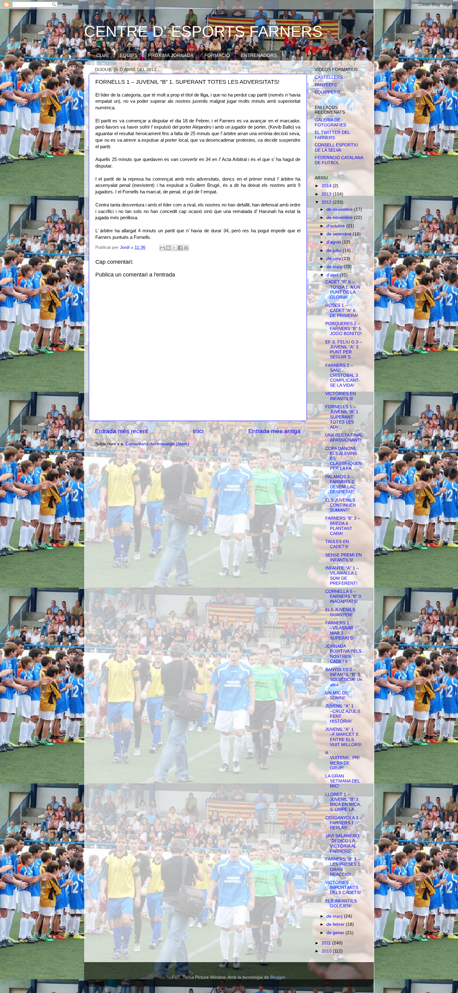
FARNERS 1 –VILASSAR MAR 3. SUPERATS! (339, 631)
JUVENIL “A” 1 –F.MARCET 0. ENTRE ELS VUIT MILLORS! (343, 737)
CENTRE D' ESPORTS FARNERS (203, 31)
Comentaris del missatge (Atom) (157, 444)
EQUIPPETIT (328, 92)
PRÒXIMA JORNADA (170, 55)
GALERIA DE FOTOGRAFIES (330, 122)
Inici (198, 431)
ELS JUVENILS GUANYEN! (340, 612)
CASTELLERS (329, 77)
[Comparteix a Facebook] (180, 248)
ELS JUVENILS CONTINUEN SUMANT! (340, 505)
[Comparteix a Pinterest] (186, 248)
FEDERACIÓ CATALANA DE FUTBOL (339, 160)
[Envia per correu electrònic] (162, 248)
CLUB (102, 55)
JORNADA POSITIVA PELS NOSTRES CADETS (343, 654)
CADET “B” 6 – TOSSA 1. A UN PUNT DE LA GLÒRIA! (342, 290)
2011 (327, 943)
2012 (327, 202)
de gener (336, 932)
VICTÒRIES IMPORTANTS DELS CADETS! (343, 887)
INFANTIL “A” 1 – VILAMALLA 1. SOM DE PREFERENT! (342, 576)
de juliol (335, 250)
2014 (327, 185)
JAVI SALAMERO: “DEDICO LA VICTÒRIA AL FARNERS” (342, 844)
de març (335, 916)
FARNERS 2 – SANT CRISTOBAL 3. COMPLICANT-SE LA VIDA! (342, 375)
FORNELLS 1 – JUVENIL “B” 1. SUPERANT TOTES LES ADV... (342, 416)
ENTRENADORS (259, 55)
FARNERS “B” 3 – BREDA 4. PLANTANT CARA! (342, 526)
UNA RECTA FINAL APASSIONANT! (344, 437)
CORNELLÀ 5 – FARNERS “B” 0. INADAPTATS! (343, 596)
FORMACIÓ (217, 55)
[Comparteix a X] (174, 248)
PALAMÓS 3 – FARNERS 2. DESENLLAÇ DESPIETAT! (340, 484)
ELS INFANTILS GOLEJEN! (341, 903)
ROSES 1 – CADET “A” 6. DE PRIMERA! (341, 310)
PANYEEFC (326, 85)
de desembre (340, 209)
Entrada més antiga (274, 431)
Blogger (277, 977)
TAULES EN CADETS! (337, 544)
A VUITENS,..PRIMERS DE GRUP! (342, 760)
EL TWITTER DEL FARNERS (332, 135)
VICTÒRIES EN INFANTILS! (340, 396)
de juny (334, 258)
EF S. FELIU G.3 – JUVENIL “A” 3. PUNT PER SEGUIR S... (343, 350)
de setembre (340, 234)
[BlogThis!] (168, 248)
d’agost (334, 242)
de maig (335, 266)
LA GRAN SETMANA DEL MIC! (342, 781)
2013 (327, 194)
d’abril (333, 275)
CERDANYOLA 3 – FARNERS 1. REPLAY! (343, 823)
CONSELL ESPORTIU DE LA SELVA (336, 147)
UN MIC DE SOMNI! (336, 695)
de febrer (336, 924)
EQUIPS (128, 55)
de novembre (340, 217)
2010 (327, 951)
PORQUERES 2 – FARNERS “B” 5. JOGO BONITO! (343, 328)
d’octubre (336, 226)
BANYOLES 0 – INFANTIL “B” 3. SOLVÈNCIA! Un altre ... (343, 677)
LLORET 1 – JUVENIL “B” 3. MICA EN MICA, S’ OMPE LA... (343, 802)
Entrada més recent (121, 431)
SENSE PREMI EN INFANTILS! (343, 557)
